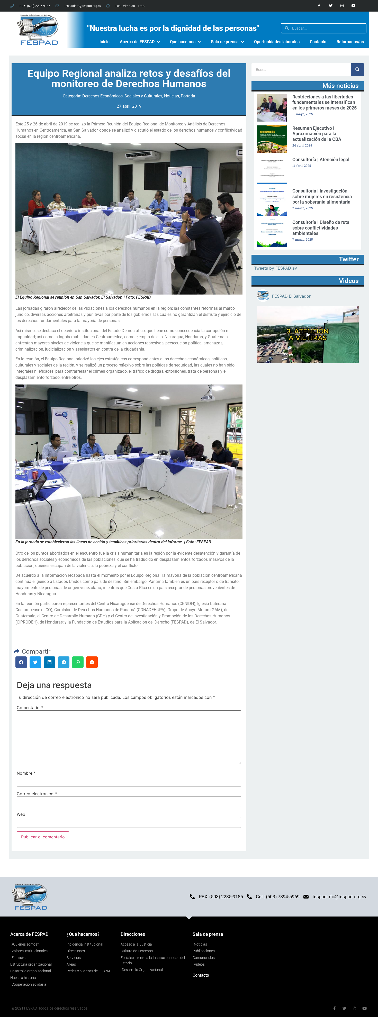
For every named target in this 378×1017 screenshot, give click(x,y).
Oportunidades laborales (277, 41)
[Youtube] (353, 6)
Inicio (105, 41)
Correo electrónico (37, 794)
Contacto (318, 41)
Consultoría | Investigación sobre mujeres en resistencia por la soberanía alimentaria (322, 196)
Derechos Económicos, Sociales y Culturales (122, 96)
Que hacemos (182, 41)
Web (21, 814)
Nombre (26, 773)
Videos (349, 281)
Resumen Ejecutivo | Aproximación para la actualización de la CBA (316, 133)
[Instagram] (342, 6)
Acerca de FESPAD (137, 41)
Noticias (171, 96)
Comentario (30, 708)
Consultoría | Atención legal (320, 159)
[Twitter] (330, 6)
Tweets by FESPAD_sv (275, 268)
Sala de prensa (225, 41)
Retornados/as (350, 41)
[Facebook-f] (319, 6)
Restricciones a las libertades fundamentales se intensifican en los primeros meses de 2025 (324, 102)
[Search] (357, 69)
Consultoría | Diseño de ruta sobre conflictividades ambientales (320, 227)
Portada (188, 96)
